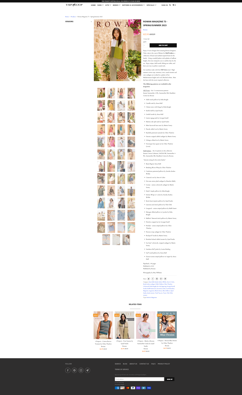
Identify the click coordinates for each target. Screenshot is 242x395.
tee (161, 293)
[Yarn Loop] (75, 5)
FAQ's (153, 364)
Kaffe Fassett (150, 288)
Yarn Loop (121, 382)
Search (118, 364)
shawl (148, 293)
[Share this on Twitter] (148, 278)
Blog (125, 364)
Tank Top (157, 293)
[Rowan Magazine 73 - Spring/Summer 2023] (117, 50)
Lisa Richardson (170, 288)
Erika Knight (153, 286)
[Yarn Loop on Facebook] (68, 370)
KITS (107, 5)
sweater (152, 293)
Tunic (164, 293)
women (145, 295)
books (148, 284)
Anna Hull (151, 282)
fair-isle (159, 286)
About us (133, 364)
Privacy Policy (164, 364)
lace (155, 288)
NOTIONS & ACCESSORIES (132, 5)
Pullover (168, 291)
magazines (151, 291)
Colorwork (146, 286)
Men (164, 291)
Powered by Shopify (119, 384)
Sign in (165, 5)
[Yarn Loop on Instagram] (81, 370)
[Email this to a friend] (165, 278)
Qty (144, 42)
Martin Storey (158, 291)
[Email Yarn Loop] (88, 370)
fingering (163, 286)
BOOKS (116, 5)
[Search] (170, 5)
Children (161, 284)
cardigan (152, 284)
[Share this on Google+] (160, 278)
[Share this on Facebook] (152, 278)
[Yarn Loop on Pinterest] (75, 370)
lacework (159, 288)
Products (73, 17)
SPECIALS (151, 5)
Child (156, 284)
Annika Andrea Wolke (160, 282)
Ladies (164, 288)
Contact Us (144, 364)
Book (144, 284)
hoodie (145, 288)
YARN (99, 5)
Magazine (145, 291)
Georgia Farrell (171, 286)
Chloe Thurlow (168, 284)
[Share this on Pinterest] (156, 278)
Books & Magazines (152, 297)
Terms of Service (122, 369)
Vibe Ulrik (170, 293)
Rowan (145, 30)
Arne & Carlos (170, 282)
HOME (93, 5)
